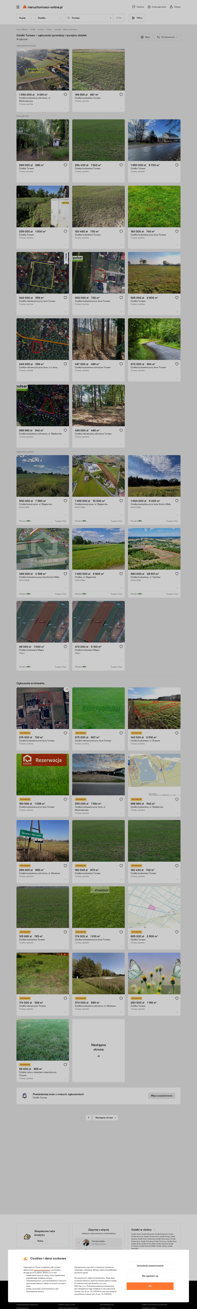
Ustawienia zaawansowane (150, 1266)
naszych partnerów (42, 1270)
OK (150, 1286)
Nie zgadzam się (150, 1276)
